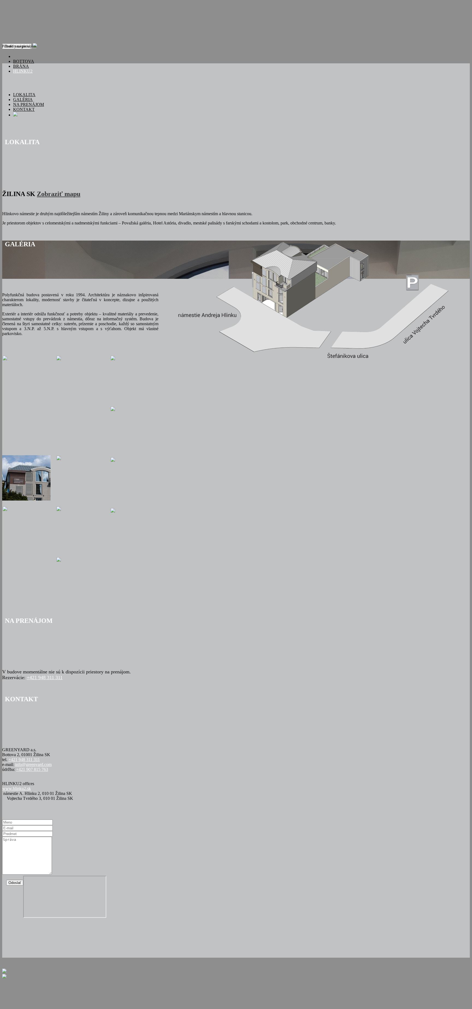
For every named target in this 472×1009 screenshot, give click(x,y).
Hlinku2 (23, 71)
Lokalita (24, 94)
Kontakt (24, 109)
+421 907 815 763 (32, 769)
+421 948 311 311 (45, 677)
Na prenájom (28, 104)
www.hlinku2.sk (16, 788)
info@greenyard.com (33, 764)
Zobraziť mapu (58, 193)
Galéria (23, 99)
